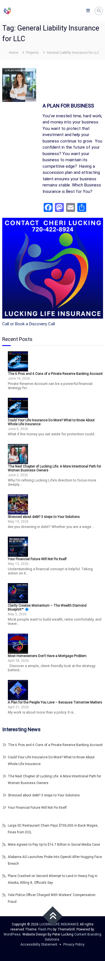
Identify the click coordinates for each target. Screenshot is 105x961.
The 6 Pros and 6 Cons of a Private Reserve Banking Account (55, 374)
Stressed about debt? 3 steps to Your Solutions (44, 517)
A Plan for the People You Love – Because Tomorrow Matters (55, 702)
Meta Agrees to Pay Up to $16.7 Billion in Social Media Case (54, 845)
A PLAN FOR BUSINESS (68, 106)
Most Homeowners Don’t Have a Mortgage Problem (47, 656)
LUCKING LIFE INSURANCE (59, 924)
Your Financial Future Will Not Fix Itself (37, 559)
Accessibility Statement (38, 944)
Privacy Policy (74, 944)
